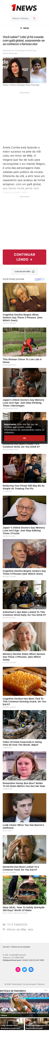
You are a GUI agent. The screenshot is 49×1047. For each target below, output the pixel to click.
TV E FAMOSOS (17, 924)
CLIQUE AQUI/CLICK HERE (33, 960)
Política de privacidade (20, 947)
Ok (24, 438)
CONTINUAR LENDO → (24, 257)
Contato (6, 947)
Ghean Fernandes (10, 53)
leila (30, 929)
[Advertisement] (24, 118)
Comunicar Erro (22, 271)
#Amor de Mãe (16, 929)
